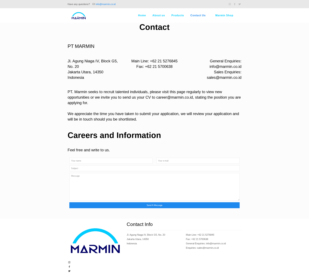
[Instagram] (229, 4)
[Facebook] (234, 4)
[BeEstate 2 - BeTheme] (79, 15)
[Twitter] (239, 4)
